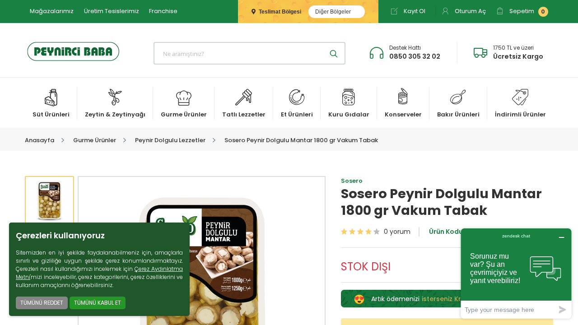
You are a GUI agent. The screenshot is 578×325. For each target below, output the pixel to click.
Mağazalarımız (52, 11)
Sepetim (526, 11)
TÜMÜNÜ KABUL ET (97, 302)
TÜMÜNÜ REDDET (41, 302)
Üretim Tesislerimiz (111, 11)
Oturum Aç (469, 11)
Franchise (163, 11)
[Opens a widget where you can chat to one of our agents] (516, 273)
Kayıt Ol (413, 11)
